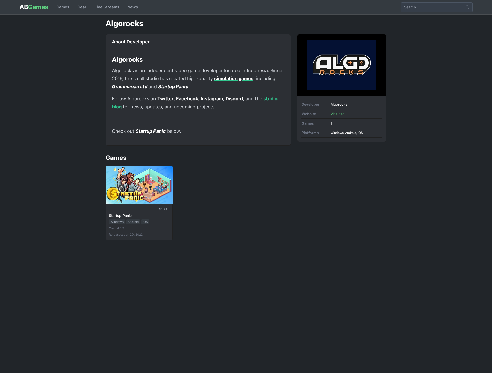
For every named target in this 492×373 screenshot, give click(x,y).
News (132, 7)
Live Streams (107, 7)
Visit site (337, 114)
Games (62, 7)
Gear (81, 7)
